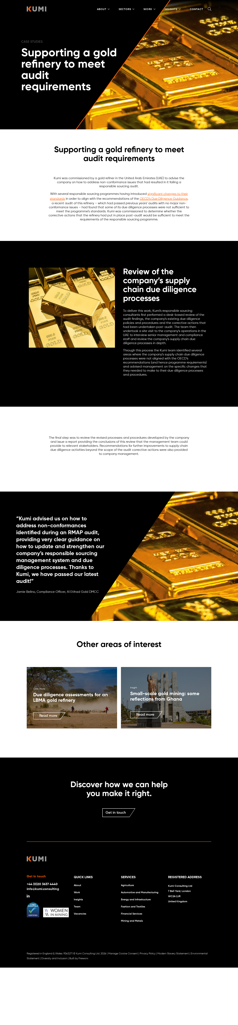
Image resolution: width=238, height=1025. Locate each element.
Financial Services (131, 914)
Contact (196, 9)
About (101, 9)
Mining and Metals (132, 921)
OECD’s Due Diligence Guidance (163, 199)
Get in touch (116, 812)
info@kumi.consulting (43, 889)
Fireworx (83, 958)
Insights (170, 9)
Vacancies (80, 914)
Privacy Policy (147, 953)
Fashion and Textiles (133, 907)
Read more (48, 716)
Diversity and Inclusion (54, 958)
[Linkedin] (28, 896)
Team (77, 907)
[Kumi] (36, 10)
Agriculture (127, 885)
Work (147, 9)
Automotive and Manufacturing (139, 892)
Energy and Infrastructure (136, 899)
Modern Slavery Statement (173, 953)
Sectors (125, 9)
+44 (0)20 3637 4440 (42, 884)
